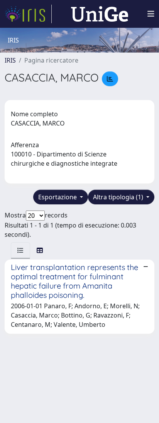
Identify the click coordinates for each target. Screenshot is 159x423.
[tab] (20, 250)
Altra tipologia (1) (119, 197)
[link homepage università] (99, 14)
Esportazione (58, 197)
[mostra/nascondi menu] (150, 14)
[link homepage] (28, 14)
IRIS (10, 60)
